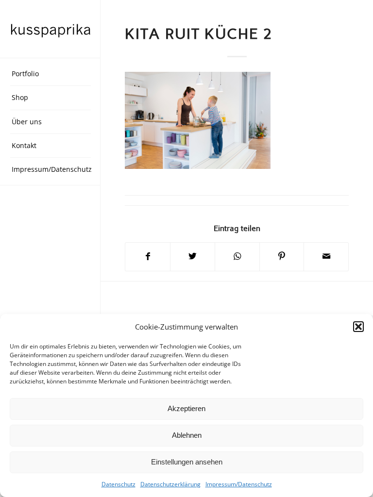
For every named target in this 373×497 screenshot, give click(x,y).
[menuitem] (50, 74)
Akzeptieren (186, 408)
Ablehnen (187, 435)
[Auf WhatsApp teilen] (237, 256)
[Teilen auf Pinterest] (282, 256)
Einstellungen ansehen (186, 462)
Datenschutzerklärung (170, 484)
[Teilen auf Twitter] (192, 256)
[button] (358, 326)
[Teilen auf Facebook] (147, 256)
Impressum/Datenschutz (238, 484)
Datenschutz (119, 484)
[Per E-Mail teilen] (326, 256)
